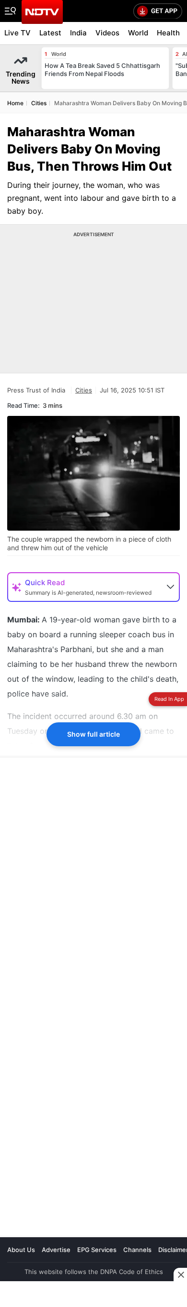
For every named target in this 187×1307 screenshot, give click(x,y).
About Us (21, 1249)
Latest (50, 32)
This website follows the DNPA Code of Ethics (93, 1271)
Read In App (169, 699)
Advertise (56, 1249)
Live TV (17, 32)
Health (168, 32)
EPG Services (97, 1249)
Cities (83, 390)
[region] (79, 999)
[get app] (157, 11)
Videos (107, 32)
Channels (137, 1249)
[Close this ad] (180, 1274)
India (78, 32)
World (138, 32)
